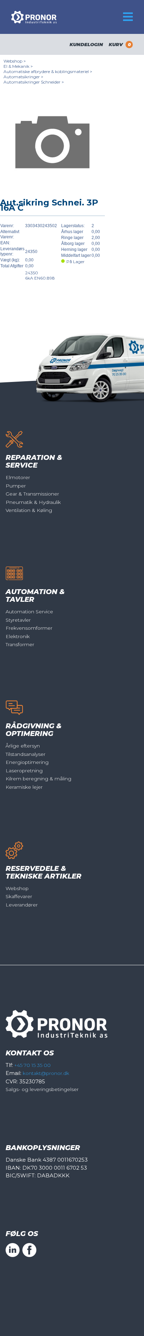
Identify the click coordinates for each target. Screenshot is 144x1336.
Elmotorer (18, 477)
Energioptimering (27, 762)
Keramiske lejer (24, 787)
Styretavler (18, 620)
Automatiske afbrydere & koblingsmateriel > (47, 71)
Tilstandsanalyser (25, 754)
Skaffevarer (19, 896)
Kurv (120, 44)
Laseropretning (24, 770)
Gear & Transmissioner (32, 494)
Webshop (17, 888)
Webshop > (14, 61)
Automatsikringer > (23, 76)
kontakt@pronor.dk (46, 1073)
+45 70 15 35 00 (32, 1065)
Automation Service (29, 611)
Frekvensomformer (29, 628)
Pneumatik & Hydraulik (33, 502)
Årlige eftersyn (23, 746)
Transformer (20, 644)
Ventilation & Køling (29, 510)
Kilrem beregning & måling (38, 778)
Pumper (16, 486)
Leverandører (22, 905)
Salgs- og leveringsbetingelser (42, 1089)
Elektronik (18, 636)
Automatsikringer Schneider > (33, 82)
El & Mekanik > (18, 66)
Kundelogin (86, 44)
